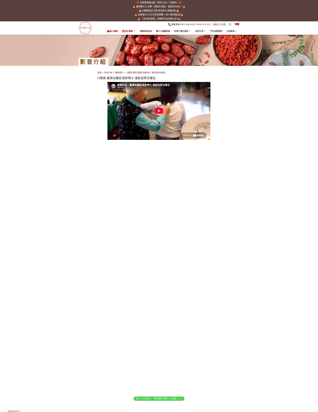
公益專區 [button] (230, 31)
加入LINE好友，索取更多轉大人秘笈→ (157, 399)
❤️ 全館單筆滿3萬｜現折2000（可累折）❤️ (159, 2)
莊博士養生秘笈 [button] (181, 31)
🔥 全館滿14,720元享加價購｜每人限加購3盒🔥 (159, 14)
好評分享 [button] (199, 31)
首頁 (100, 72)
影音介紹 (108, 72)
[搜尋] (230, 24)
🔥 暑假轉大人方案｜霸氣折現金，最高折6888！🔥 (159, 6)
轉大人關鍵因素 (163, 31)
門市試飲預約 (216, 31)
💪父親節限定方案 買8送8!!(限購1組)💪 (159, 10)
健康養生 (119, 72)
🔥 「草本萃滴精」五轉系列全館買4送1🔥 (159, 18)
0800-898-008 (187, 24)
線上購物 (114, 31)
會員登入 (217, 24)
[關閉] (180, 399)
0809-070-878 (203, 24)
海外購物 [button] (129, 31)
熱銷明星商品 (146, 31)
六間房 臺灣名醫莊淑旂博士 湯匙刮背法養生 (146, 72)
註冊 (224, 24)
